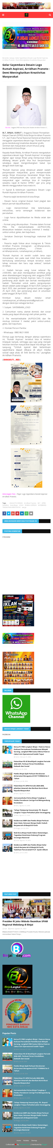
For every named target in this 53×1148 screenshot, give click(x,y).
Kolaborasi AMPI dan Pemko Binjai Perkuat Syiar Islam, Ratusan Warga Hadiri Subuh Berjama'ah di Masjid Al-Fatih (31, 822)
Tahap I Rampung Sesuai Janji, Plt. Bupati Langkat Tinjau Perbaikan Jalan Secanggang (32, 811)
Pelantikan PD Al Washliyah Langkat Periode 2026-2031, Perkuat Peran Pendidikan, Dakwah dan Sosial (32, 763)
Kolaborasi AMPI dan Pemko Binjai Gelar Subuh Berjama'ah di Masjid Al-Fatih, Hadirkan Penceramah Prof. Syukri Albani (31, 847)
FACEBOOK (6, 734)
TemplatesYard (24, 1144)
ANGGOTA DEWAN (16, 503)
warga (12, 58)
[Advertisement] (20, 872)
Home (19, 1140)
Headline (5, 505)
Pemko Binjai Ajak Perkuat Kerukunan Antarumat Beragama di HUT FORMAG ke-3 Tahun (31, 776)
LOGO (21, 505)
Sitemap (34, 1140)
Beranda (5, 58)
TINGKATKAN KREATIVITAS (11, 507)
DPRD (44, 503)
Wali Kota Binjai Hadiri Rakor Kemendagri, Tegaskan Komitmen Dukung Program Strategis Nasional (31, 835)
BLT (39, 503)
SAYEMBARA (42, 505)
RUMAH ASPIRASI (30, 505)
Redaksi (26, 1140)
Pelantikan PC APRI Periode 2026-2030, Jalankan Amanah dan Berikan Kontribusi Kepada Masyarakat (31, 788)
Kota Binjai (14, 505)
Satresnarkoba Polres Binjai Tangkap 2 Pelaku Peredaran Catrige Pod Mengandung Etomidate (32, 800)
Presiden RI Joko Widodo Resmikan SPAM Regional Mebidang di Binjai (25, 923)
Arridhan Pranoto (30, 503)
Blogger (44, 1144)
